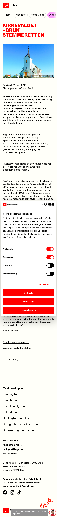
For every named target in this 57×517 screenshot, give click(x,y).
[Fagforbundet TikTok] (19, 492)
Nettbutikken (11, 454)
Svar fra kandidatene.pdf (16, 342)
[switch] (50, 257)
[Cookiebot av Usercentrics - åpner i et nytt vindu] (42, 204)
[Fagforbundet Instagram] (12, 492)
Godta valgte (28, 301)
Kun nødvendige (28, 310)
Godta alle (28, 293)
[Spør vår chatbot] (52, 512)
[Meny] (51, 5)
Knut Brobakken (25, 486)
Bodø (16, 5)
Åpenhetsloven (12, 445)
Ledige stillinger (13, 449)
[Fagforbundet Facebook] (5, 492)
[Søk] (45, 5)
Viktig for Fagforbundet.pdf (17, 348)
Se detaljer (44, 284)
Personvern (10, 440)
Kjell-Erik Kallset (32, 479)
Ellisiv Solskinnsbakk (29, 483)
